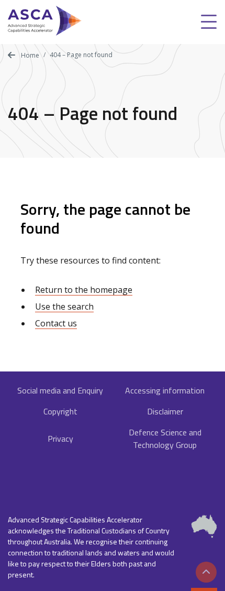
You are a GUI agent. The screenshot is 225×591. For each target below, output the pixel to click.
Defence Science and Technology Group (165, 438)
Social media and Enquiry (60, 390)
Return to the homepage (83, 290)
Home (29, 55)
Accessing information (165, 390)
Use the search (64, 306)
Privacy (60, 438)
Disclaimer (165, 411)
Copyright (60, 411)
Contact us (56, 323)
